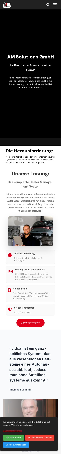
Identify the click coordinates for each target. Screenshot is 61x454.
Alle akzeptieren (13, 437)
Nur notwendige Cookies (40, 437)
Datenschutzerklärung (12, 431)
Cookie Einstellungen (16, 444)
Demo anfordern (30, 322)
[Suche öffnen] (48, 5)
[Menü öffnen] (55, 5)
